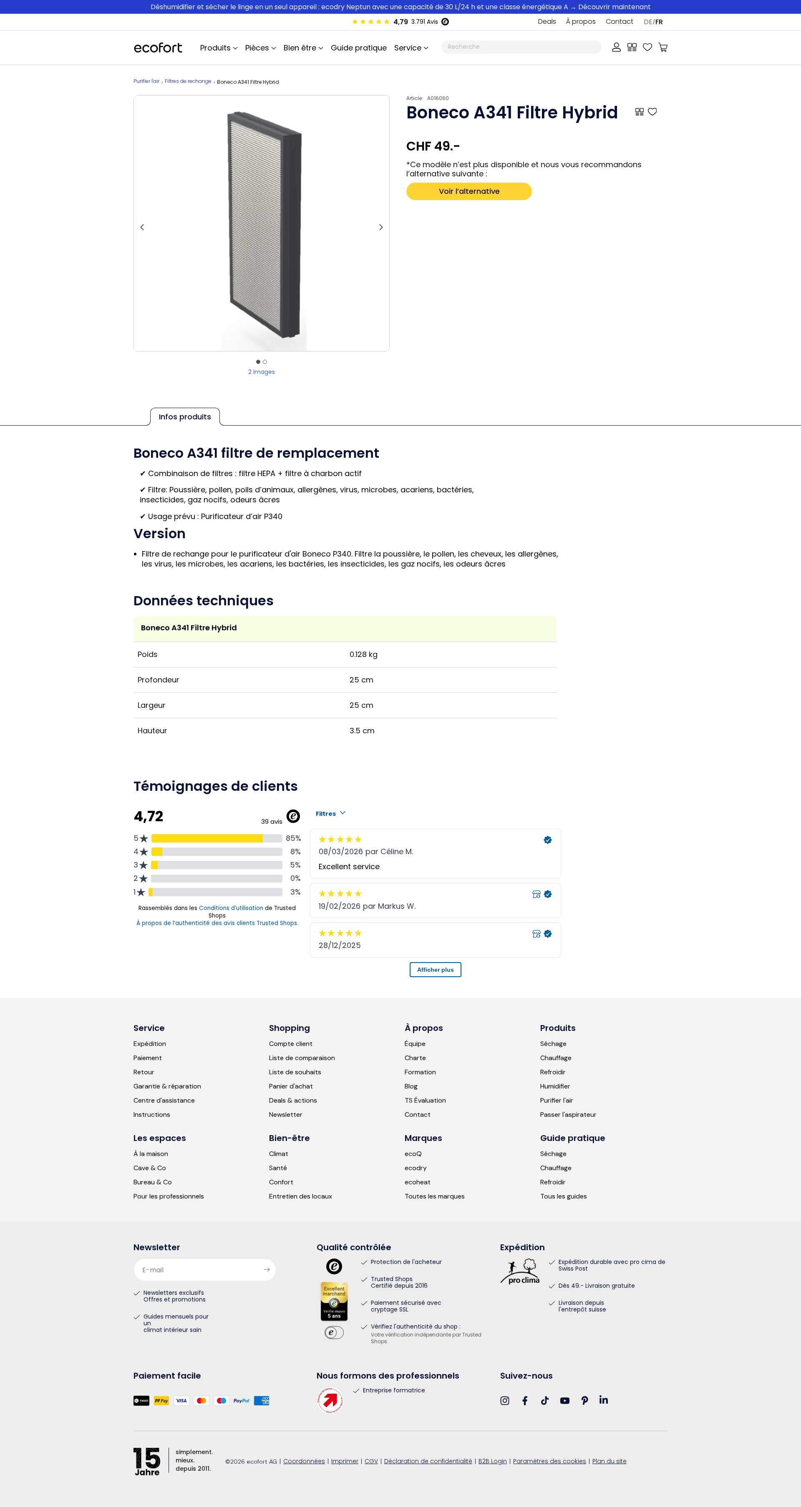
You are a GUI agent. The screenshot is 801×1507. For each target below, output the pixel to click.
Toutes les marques (435, 1196)
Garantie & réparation (167, 1086)
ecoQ (413, 1154)
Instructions (152, 1114)
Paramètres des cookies (549, 1461)
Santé (278, 1168)
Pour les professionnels (169, 1196)
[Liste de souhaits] (647, 47)
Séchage (553, 1044)
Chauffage (556, 1058)
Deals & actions (293, 1100)
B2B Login (493, 1461)
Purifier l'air (146, 82)
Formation (420, 1072)
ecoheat (418, 1182)
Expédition (150, 1044)
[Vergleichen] (632, 47)
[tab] (258, 362)
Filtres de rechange (188, 82)
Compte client (290, 1044)
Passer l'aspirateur (568, 1114)
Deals (547, 22)
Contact (619, 22)
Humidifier (555, 1086)
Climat (278, 1154)
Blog (411, 1086)
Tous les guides (563, 1196)
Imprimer (344, 1461)
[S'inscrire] (266, 1270)
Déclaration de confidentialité (428, 1461)
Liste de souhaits (295, 1072)
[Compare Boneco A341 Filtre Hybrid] (639, 112)
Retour (144, 1072)
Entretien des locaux (300, 1196)
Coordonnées (304, 1461)
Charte (415, 1058)
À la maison (151, 1154)
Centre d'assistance (164, 1100)
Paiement (148, 1058)
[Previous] (142, 223)
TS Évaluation (425, 1100)
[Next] (381, 223)
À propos (581, 22)
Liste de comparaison (302, 1058)
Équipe (415, 1044)
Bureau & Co (153, 1182)
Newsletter (285, 1114)
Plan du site (609, 1461)
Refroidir (553, 1072)
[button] (410, 47)
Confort (281, 1182)
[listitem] (262, 223)
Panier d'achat (291, 1086)
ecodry (416, 1168)
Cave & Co (150, 1168)
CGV (371, 1461)
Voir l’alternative (469, 191)
